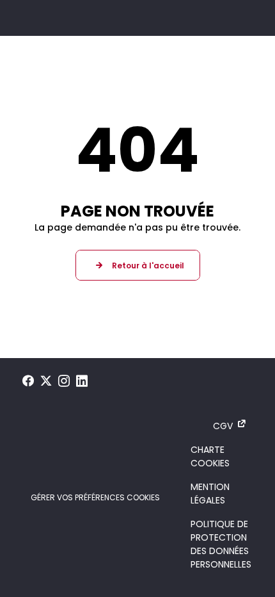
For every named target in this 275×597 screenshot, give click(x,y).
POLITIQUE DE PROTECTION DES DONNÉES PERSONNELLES (221, 544)
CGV (223, 426)
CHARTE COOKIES (210, 456)
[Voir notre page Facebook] (28, 381)
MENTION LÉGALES (210, 493)
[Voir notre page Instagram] (64, 381)
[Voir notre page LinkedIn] (82, 381)
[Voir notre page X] (46, 381)
